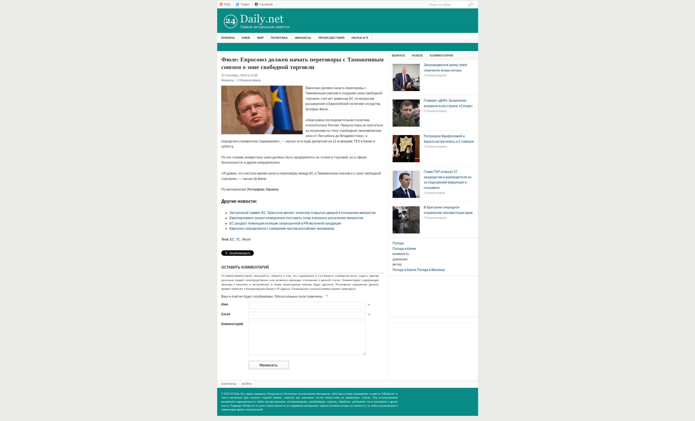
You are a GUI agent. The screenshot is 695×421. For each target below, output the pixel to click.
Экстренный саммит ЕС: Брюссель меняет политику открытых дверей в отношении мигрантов (302, 213)
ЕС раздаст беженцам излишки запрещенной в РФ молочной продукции (285, 223)
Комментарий (232, 324)
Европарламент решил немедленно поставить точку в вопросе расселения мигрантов (296, 218)
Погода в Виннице (431, 270)
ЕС (232, 239)
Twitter (245, 4)
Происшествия (331, 37)
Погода (398, 243)
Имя (224, 304)
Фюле (246, 239)
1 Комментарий (434, 192)
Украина (228, 37)
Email (225, 314)
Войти (246, 383)
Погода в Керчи (404, 270)
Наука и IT (360, 37)
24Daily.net (262, 21)
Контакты (228, 383)
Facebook (266, 4)
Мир (260, 37)
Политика (279, 37)
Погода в (404, 249)
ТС (238, 239)
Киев (246, 37)
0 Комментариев (249, 80)
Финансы (303, 37)
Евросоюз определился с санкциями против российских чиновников (281, 228)
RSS (227, 4)
